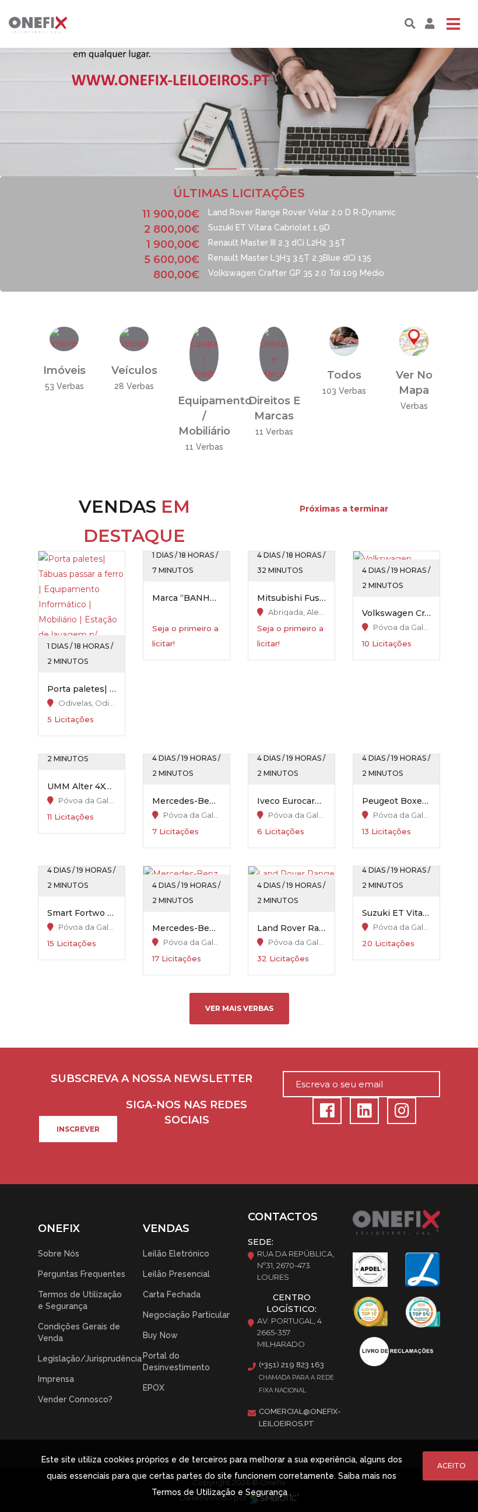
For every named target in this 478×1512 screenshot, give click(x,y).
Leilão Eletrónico (176, 1253)
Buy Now (160, 1335)
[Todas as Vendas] (343, 340)
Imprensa (56, 1379)
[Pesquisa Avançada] (410, 24)
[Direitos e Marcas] (274, 353)
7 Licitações (175, 831)
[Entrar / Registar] (427, 24)
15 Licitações (71, 943)
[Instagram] (398, 1113)
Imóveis (64, 370)
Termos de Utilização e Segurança (80, 1300)
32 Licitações (283, 958)
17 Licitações (176, 958)
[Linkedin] (362, 1113)
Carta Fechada (172, 1294)
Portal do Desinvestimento (176, 1361)
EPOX (153, 1387)
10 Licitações (387, 643)
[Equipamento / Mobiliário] (204, 353)
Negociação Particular (186, 1315)
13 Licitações (386, 831)
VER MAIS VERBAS (239, 1008)
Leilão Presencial (176, 1274)
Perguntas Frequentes (81, 1274)
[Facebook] (325, 1113)
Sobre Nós (58, 1253)
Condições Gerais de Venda (79, 1332)
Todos (344, 375)
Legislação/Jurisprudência (90, 1358)
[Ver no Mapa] (413, 340)
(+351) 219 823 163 (291, 1364)
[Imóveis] (64, 338)
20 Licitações (388, 943)
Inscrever (78, 1129)
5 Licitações (70, 719)
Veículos (134, 370)
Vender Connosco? (75, 1399)
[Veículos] (134, 338)
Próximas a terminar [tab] (344, 508)
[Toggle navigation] (453, 24)
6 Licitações (280, 831)
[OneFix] (48, 24)
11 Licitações (70, 816)
